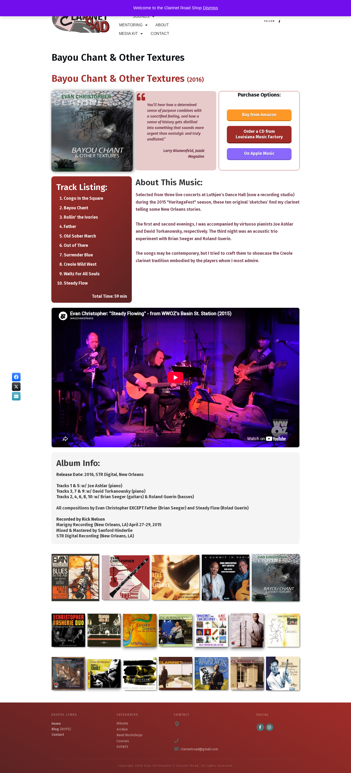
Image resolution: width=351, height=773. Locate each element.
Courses (123, 741)
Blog (55, 729)
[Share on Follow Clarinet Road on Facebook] (16, 377)
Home (56, 724)
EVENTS (122, 747)
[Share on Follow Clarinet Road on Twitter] (16, 386)
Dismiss (210, 7)
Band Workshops (130, 735)
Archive (122, 729)
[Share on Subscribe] (16, 396)
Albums (122, 723)
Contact (58, 735)
